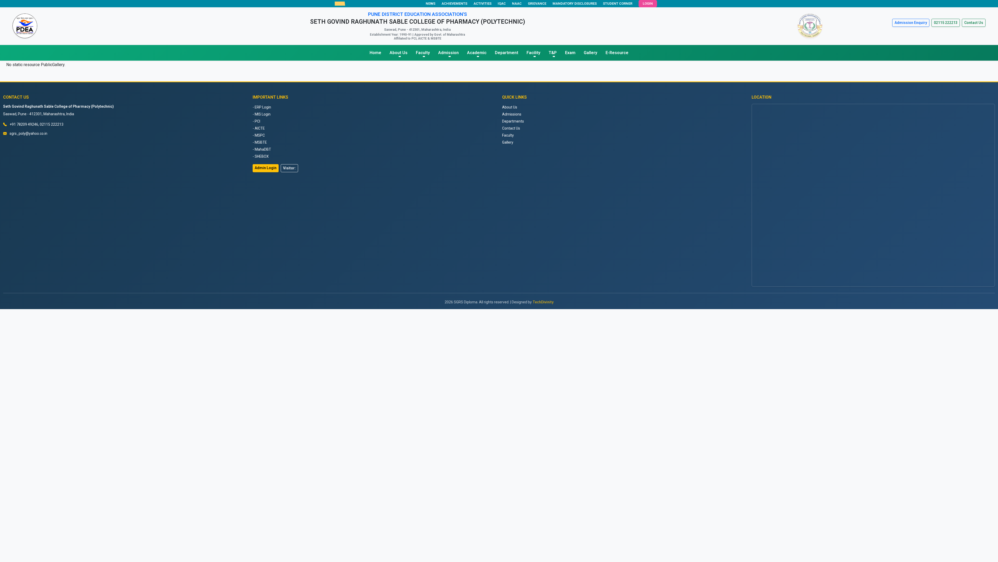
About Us (399, 52)
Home (375, 52)
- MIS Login (262, 114)
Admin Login (266, 168)
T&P (553, 52)
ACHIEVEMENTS (454, 3)
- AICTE (259, 128)
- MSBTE (260, 142)
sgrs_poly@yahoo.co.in (28, 133)
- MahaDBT (262, 149)
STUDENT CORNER (617, 3)
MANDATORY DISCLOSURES (575, 3)
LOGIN (648, 3)
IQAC (502, 3)
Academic (477, 52)
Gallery (590, 52)
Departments (513, 121)
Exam (570, 52)
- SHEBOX (261, 156)
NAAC (517, 3)
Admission (448, 52)
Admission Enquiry (911, 23)
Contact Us (973, 23)
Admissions (511, 114)
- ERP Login (262, 107)
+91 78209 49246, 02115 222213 (36, 124)
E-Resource (617, 52)
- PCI (256, 121)
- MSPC (259, 135)
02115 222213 (945, 23)
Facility (533, 52)
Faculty (423, 52)
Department (506, 52)
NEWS (430, 3)
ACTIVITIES (482, 3)
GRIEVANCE (537, 3)
